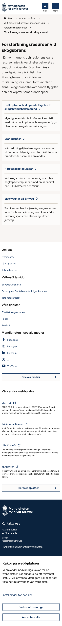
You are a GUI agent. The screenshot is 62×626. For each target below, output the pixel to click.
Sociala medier (41, 378)
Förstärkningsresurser (16, 27)
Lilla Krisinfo (9, 445)
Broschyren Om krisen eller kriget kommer (24, 291)
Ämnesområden (28, 18)
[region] (31, 591)
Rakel (5, 318)
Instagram (12, 346)
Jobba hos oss (9, 270)
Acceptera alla (31, 617)
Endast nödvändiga (31, 607)
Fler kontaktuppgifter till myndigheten (22, 546)
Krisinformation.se (13, 424)
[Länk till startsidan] (15, 7)
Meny (55, 11)
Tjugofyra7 (8, 466)
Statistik (6, 325)
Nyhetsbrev (8, 257)
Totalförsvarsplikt (11, 297)
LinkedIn (12, 353)
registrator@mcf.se (12, 540)
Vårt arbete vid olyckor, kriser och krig (25, 23)
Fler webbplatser (28, 488)
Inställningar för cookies (17, 595)
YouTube (12, 366)
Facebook (12, 339)
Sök (45, 11)
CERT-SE (7, 402)
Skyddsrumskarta (11, 284)
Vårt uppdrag (9, 263)
